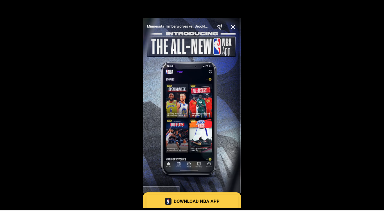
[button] (192, 201)
